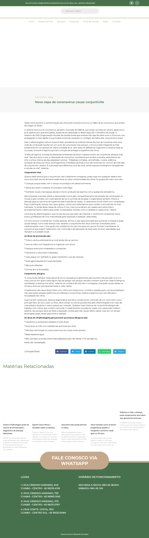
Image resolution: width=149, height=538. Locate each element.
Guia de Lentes (91, 21)
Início (31, 21)
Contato (116, 21)
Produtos (74, 21)
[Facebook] (132, 3)
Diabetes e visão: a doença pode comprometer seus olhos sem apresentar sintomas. (132, 415)
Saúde (50, 97)
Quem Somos (45, 21)
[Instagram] (137, 3)
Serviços (61, 21)
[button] (61, 351)
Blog (105, 21)
